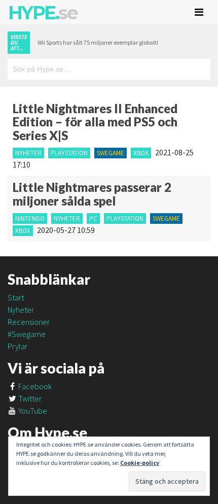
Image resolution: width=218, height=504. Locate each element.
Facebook (34, 386)
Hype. (42, 13)
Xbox (141, 153)
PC (93, 218)
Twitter (29, 398)
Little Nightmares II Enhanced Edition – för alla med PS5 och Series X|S (95, 122)
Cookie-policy (139, 462)
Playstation (69, 153)
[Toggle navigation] (199, 12)
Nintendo (30, 218)
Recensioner (29, 322)
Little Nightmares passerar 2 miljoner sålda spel (92, 194)
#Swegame (27, 334)
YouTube (32, 411)
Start (16, 297)
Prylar (17, 346)
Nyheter (28, 153)
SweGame (110, 153)
